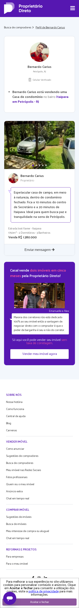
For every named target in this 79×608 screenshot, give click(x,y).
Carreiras (11, 430)
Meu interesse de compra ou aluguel (27, 531)
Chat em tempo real (17, 498)
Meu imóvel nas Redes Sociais (23, 470)
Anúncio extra (14, 491)
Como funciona (15, 409)
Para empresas (14, 556)
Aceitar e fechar (39, 602)
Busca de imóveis (16, 524)
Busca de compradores (17, 27)
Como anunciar (15, 449)
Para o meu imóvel (17, 564)
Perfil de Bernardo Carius (50, 27)
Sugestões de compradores (22, 456)
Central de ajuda (16, 416)
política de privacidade (44, 591)
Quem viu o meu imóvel (20, 484)
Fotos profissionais (16, 477)
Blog (8, 423)
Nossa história (14, 402)
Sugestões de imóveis (18, 517)
